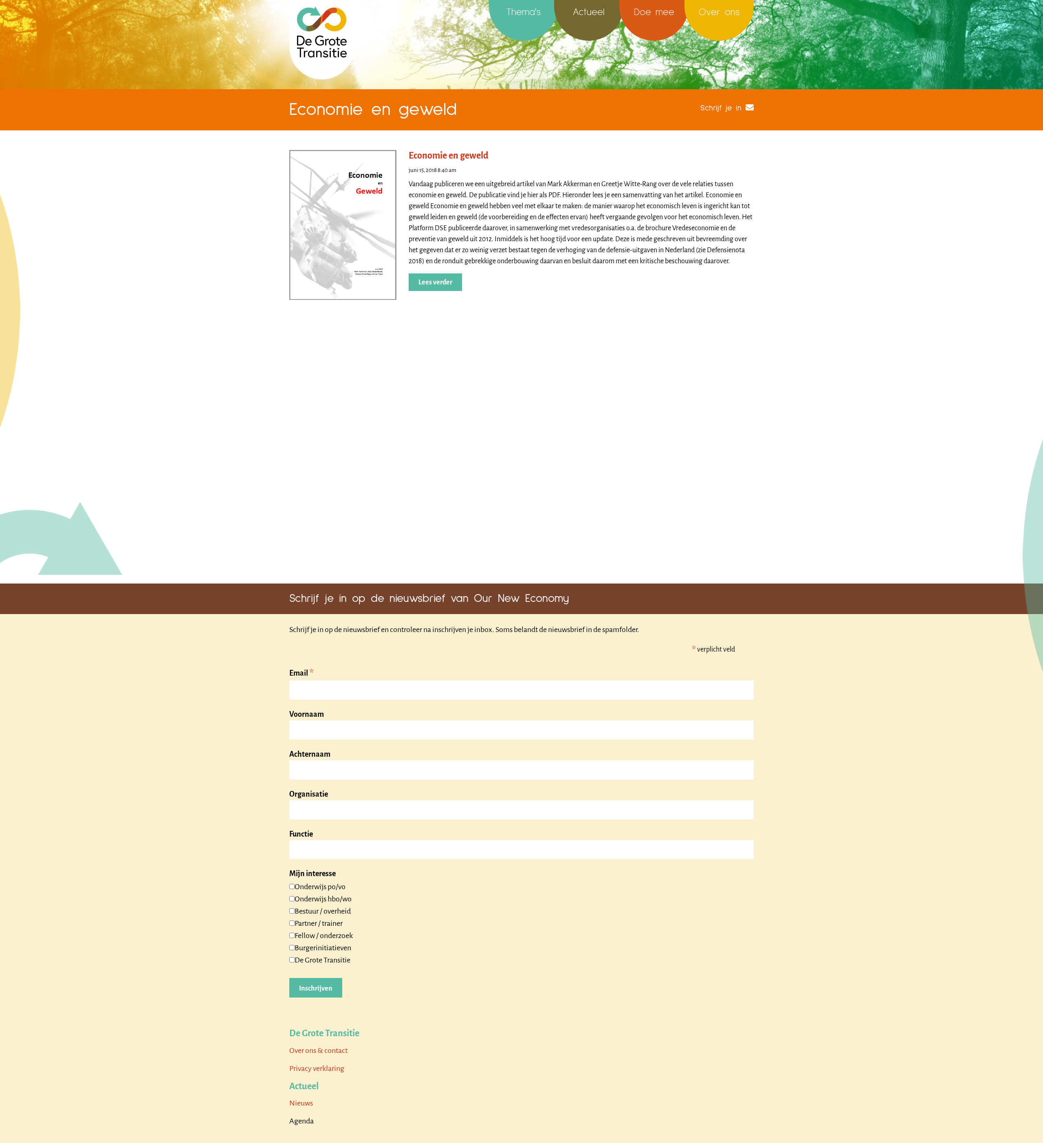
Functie (301, 834)
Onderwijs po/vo (320, 887)
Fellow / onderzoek (324, 936)
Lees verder (435, 282)
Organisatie (308, 794)
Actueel (589, 12)
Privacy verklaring (316, 1068)
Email (301, 673)
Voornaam (306, 714)
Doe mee (654, 12)
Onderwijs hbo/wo (323, 899)
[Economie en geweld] (342, 224)
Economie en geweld (448, 156)
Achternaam (309, 754)
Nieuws (301, 1103)
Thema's (523, 12)
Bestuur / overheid (323, 911)
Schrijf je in (721, 108)
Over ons (719, 12)
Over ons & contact (318, 1050)
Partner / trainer (319, 923)
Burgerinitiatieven (323, 948)
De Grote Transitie (322, 960)
